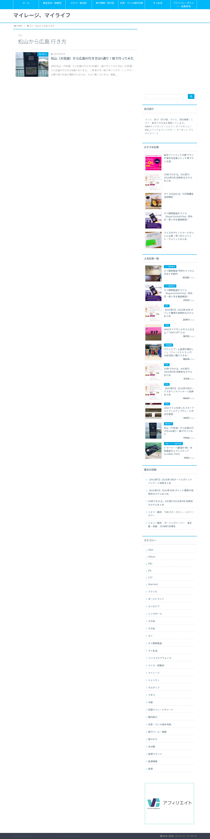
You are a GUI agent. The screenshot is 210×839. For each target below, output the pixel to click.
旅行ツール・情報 (157, 732)
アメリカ (152, 591)
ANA (150, 550)
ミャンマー (154, 680)
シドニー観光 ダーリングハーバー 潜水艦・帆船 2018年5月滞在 (170, 525)
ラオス (151, 695)
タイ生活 (157, 3)
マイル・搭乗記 (156, 665)
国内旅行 (152, 717)
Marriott (153, 584)
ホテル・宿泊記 (79, 3)
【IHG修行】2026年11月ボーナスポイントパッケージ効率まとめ (170, 481)
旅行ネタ (152, 739)
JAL (150, 570)
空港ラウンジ (155, 754)
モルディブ (153, 687)
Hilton (151, 556)
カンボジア (154, 606)
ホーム (26, 3)
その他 (151, 621)
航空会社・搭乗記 (52, 3)
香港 (150, 768)
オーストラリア (156, 599)
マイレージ (154, 673)
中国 (150, 702)
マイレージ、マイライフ (42, 15)
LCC (150, 577)
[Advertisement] (169, 60)
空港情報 (152, 761)
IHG (150, 563)
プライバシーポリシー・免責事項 (183, 5)
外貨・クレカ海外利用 (131, 3)
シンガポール (155, 613)
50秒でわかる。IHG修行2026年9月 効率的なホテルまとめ (170, 503)
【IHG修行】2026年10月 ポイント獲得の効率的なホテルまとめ (170, 492)
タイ (150, 636)
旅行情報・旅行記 (105, 3)
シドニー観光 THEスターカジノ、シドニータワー (171, 514)
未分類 (151, 746)
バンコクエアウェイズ (159, 658)
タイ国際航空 (155, 643)
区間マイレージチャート (160, 709)
